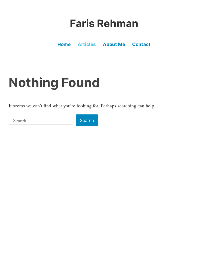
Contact (141, 44)
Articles (87, 44)
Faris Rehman (104, 23)
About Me (114, 44)
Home (64, 44)
